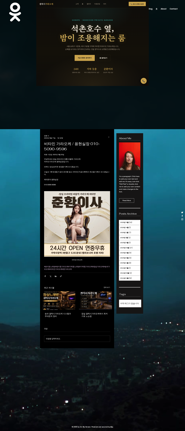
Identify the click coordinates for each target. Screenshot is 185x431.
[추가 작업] (108, 137)
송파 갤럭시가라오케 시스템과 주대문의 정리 (58, 314)
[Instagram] (182, 219)
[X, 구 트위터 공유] (50, 276)
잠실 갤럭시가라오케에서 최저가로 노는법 (94, 314)
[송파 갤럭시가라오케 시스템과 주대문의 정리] (58, 300)
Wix (111, 427)
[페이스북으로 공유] (45, 276)
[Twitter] (182, 212)
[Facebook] (182, 216)
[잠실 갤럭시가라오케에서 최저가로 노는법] (95, 300)
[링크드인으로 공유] (56, 276)
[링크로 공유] (61, 276)
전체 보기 (107, 287)
